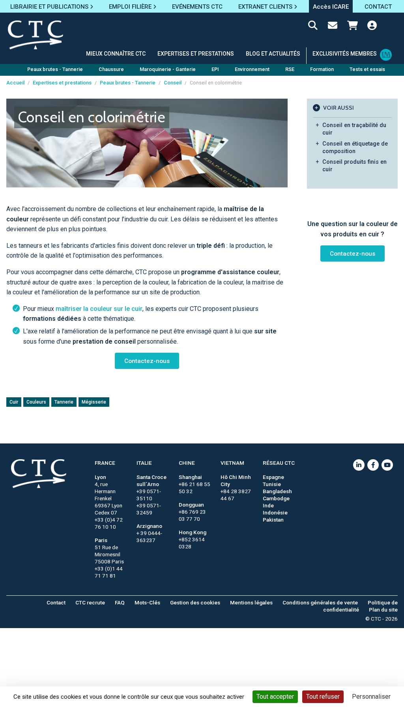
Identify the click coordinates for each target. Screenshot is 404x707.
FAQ (120, 602)
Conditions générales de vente (320, 602)
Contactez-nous (147, 361)
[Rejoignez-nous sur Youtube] (387, 465)
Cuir (13, 402)
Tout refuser (323, 696)
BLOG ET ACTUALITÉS (273, 53)
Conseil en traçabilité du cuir (354, 129)
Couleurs (36, 402)
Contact (56, 602)
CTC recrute (90, 602)
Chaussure (111, 69)
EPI (215, 69)
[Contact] (333, 26)
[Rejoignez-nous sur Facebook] (373, 465)
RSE (289, 69)
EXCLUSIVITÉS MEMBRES (344, 53)
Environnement (252, 69)
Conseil (172, 83)
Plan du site (383, 609)
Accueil (15, 83)
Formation (322, 69)
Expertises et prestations (62, 83)
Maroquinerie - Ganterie (168, 69)
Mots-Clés (147, 602)
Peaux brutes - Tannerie (55, 69)
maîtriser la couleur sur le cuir (99, 308)
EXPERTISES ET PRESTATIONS (195, 53)
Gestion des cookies (195, 602)
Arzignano (149, 526)
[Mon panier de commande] (352, 26)
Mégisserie (94, 402)
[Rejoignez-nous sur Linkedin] (359, 465)
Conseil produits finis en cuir (354, 166)
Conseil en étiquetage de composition (355, 147)
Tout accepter (275, 696)
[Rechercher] (313, 26)
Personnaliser (371, 696)
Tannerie (63, 402)
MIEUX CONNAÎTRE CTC (116, 53)
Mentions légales (251, 602)
